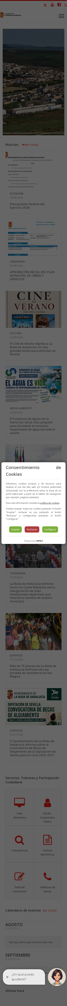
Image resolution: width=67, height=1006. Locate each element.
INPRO (39, 540)
